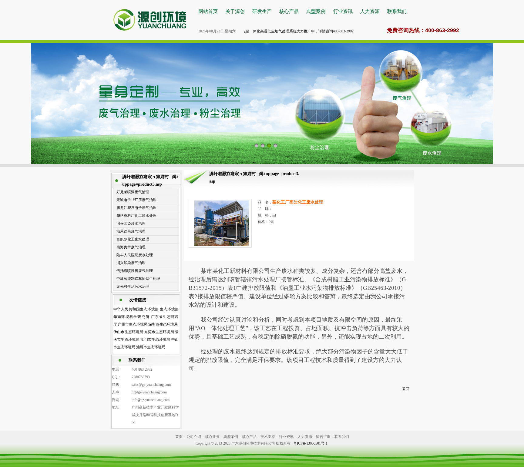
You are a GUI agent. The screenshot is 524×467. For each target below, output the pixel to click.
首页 (179, 437)
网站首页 (208, 11)
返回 (405, 389)
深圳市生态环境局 (163, 324)
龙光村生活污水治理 (132, 286)
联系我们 (397, 11)
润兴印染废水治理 (131, 223)
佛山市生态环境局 (128, 332)
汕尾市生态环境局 (150, 347)
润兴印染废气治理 (131, 263)
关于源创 (235, 11)
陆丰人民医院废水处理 (134, 255)
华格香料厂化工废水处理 (136, 216)
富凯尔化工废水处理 (132, 239)
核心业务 (212, 437)
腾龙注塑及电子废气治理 (136, 208)
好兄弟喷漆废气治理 (132, 192)
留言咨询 (323, 437)
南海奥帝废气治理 (131, 247)
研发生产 (262, 11)
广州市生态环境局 (132, 324)
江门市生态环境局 (155, 339)
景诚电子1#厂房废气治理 (136, 200)
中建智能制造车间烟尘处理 (138, 279)
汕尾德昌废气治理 (131, 231)
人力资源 (370, 11)
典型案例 (316, 11)
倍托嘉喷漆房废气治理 (134, 271)
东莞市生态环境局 (159, 332)
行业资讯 (343, 11)
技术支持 (267, 437)
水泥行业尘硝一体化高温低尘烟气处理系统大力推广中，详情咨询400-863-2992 (279, 31)
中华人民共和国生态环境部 (136, 309)
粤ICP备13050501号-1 (310, 443)
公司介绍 (193, 437)
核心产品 (289, 11)
